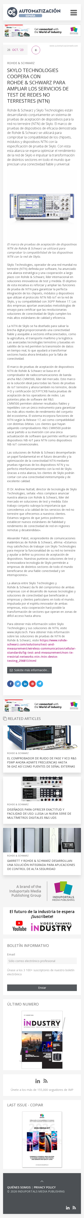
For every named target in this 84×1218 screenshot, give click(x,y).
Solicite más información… (31, 670)
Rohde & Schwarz (21, 63)
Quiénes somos (19, 1187)
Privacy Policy (45, 1187)
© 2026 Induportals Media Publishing (36, 1191)
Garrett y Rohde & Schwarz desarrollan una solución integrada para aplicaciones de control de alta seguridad (41, 865)
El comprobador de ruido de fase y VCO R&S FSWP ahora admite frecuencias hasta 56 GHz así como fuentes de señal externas (41, 762)
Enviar (42, 988)
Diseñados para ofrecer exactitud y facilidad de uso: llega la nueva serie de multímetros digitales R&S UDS (39, 814)
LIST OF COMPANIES (21, 1195)
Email (11, 954)
